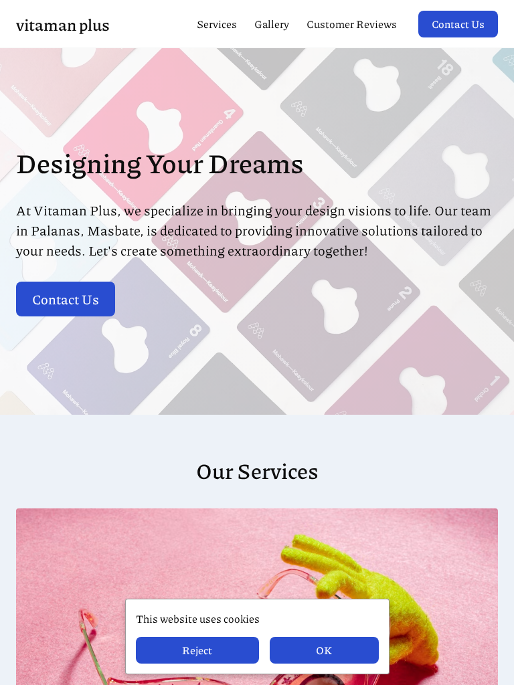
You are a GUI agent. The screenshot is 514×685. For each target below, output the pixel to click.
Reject (197, 650)
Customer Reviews (352, 23)
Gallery (271, 23)
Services (217, 23)
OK (324, 650)
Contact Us (458, 23)
